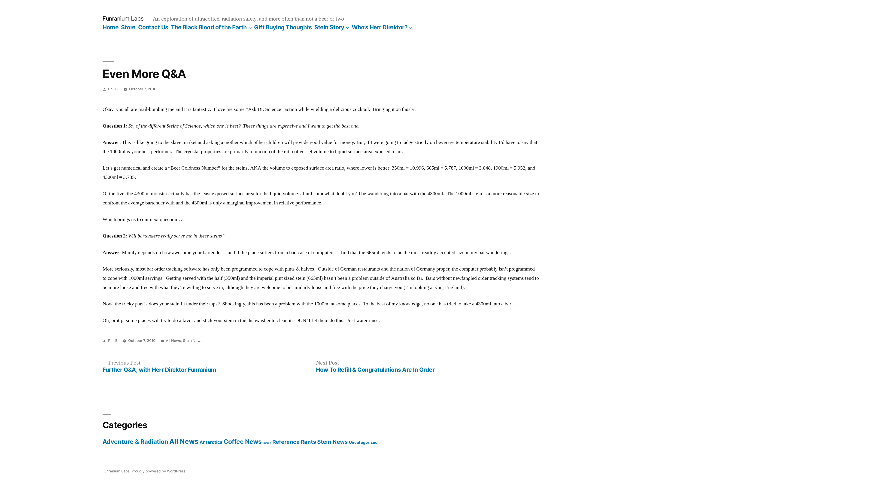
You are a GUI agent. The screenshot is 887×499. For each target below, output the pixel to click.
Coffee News (243, 441)
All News (173, 340)
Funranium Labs (123, 18)
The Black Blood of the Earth (209, 27)
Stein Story (329, 27)
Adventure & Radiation (135, 441)
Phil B (113, 89)
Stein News (192, 340)
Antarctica (211, 442)
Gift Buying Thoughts (283, 27)
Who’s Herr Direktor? (379, 27)
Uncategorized (363, 442)
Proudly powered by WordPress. (158, 471)
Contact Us (153, 27)
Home (110, 27)
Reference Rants (294, 441)
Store (128, 27)
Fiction (267, 442)
